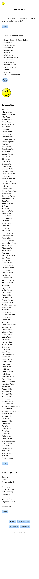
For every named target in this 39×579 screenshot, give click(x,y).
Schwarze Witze (8, 404)
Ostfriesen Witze (8, 354)
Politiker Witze (7, 372)
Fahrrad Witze (7, 218)
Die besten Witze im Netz (12, 35)
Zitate (4, 479)
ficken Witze (6, 223)
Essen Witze (6, 216)
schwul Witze (7, 414)
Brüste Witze (6, 151)
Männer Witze (7, 334)
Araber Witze (7, 119)
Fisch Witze (6, 226)
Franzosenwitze (8, 235)
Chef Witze (6, 161)
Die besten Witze (24, 521)
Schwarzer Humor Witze (11, 406)
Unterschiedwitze (8, 441)
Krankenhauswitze (9, 305)
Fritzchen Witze (7, 248)
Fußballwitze (6, 250)
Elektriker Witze (8, 211)
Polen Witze (6, 367)
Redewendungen (8, 492)
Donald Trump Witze (10, 191)
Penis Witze (6, 357)
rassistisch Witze (8, 384)
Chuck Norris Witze (9, 174)
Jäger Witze (6, 287)
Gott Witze (6, 260)
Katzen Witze (7, 292)
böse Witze (6, 156)
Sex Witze (5, 419)
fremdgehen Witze (9, 243)
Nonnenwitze (7, 342)
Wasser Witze (7, 448)
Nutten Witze (7, 344)
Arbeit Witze (6, 122)
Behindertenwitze (8, 139)
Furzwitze (5, 253)
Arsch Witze (6, 453)
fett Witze (5, 221)
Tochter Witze (7, 433)
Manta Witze (6, 327)
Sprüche (5, 477)
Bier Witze (6, 144)
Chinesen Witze (8, 169)
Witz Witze (6, 451)
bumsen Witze (7, 154)
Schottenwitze (7, 396)
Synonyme (6, 487)
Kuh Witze (5, 310)
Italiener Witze (7, 282)
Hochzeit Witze (7, 265)
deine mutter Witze (9, 179)
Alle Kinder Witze (8, 114)
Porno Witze (6, 379)
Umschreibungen (8, 489)
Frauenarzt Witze (8, 240)
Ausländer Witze (8, 124)
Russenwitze (6, 391)
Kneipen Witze (7, 300)
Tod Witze (5, 431)
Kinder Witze (6, 295)
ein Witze (5, 208)
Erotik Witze (6, 213)
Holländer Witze (8, 268)
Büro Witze (6, 159)
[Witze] (3, 3)
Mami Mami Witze (9, 325)
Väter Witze (6, 446)
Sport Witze (6, 423)
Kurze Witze (14, 526)
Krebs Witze (6, 307)
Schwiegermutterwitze (10, 411)
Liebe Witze (6, 320)
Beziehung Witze (8, 142)
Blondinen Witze (8, 149)
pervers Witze (7, 359)
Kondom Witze (7, 302)
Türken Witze (7, 438)
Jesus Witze (6, 285)
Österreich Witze (8, 458)
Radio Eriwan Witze (9, 381)
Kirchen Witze (7, 297)
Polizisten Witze (8, 376)
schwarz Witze (7, 401)
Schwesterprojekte (9, 472)
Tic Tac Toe (6, 504)
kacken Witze (7, 290)
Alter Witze (6, 117)
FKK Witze (5, 228)
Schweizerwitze (7, 409)
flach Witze (6, 231)
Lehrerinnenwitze (8, 315)
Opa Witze (6, 349)
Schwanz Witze (7, 416)
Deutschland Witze (9, 184)
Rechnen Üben (7, 499)
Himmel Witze (7, 263)
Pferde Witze (6, 364)
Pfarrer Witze (7, 362)
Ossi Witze (6, 352)
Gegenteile (6, 494)
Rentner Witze (7, 389)
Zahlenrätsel (6, 507)
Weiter (5, 26)
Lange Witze (25, 526)
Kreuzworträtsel (8, 482)
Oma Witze (6, 347)
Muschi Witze (7, 329)
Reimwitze (6, 386)
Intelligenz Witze (8, 280)
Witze (13, 521)
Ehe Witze (5, 201)
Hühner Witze (7, 278)
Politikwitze (6, 369)
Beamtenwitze (7, 137)
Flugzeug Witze (7, 233)
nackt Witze (6, 339)
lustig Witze (6, 322)
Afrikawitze (6, 109)
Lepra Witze (6, 317)
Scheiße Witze (7, 394)
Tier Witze (5, 426)
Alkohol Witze (7, 112)
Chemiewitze (7, 164)
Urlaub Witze (7, 443)
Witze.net (22, 533)
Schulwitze (6, 399)
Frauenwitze (6, 238)
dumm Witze (7, 193)
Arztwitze (5, 456)
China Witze (6, 166)
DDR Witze (6, 176)
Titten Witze (6, 428)
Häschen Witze (7, 273)
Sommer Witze (7, 421)
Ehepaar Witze (7, 203)
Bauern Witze (7, 132)
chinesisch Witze (8, 171)
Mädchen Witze (8, 332)
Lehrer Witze (6, 312)
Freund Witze (7, 245)
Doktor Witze (7, 189)
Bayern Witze (7, 134)
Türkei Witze (6, 436)
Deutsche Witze (8, 181)
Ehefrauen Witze (8, 198)
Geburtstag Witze (8, 255)
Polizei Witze (6, 374)
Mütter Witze (7, 337)
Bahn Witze (6, 129)
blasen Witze (7, 146)
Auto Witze (6, 127)
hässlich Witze (7, 275)
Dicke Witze (6, 186)
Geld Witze (6, 258)
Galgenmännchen (8, 502)
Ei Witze (5, 206)
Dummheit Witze (8, 196)
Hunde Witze (7, 270)
